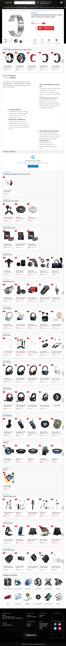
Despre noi (42, 615)
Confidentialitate (43, 624)
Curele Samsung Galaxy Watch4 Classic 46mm (42, 10)
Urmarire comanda (31, 616)
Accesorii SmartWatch (14, 10)
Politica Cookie (43, 626)
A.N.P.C (41, 627)
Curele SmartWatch (22, 10)
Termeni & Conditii (43, 623)
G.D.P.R (41, 628)
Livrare (28, 623)
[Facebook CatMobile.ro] (56, 624)
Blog (40, 616)
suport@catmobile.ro (7, 625)
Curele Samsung (30, 10)
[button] (63, 61)
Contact (29, 615)
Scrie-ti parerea (33, 166)
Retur (28, 626)
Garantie (29, 624)
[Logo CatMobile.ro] (7, 2)
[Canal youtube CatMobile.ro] (59, 624)
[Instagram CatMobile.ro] (59, 628)
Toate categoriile (6, 10)
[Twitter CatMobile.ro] (56, 628)
